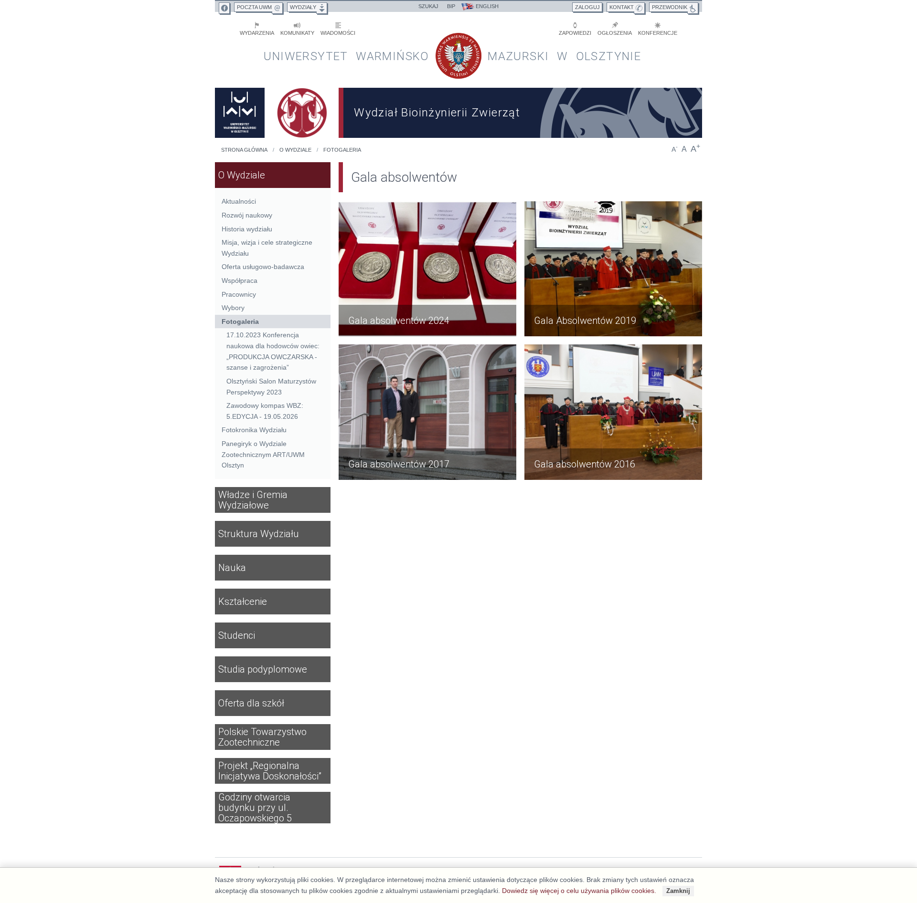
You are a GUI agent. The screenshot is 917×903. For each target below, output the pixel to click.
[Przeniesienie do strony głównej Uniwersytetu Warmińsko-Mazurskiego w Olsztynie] (240, 113)
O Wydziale (295, 150)
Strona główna (244, 150)
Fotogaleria (342, 150)
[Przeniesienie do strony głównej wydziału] (302, 113)
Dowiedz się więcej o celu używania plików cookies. (579, 890)
